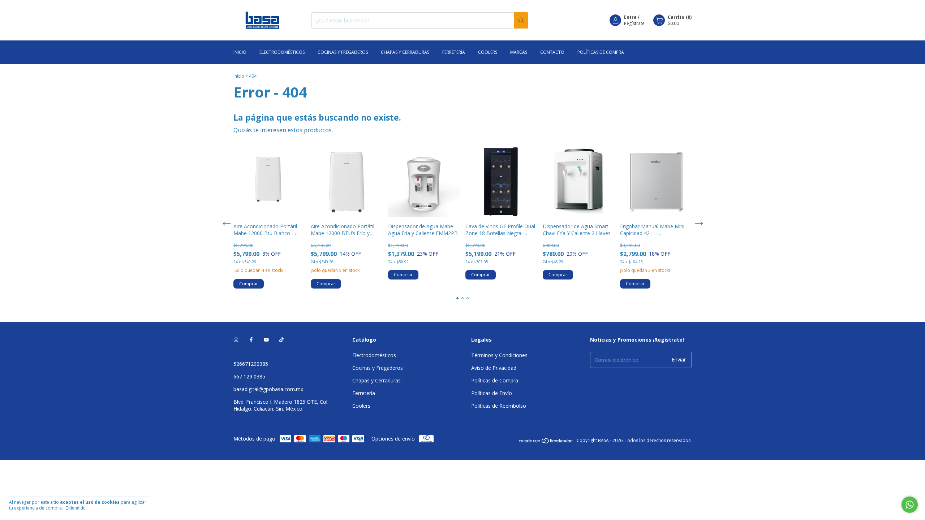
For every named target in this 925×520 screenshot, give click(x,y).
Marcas (518, 52)
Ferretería (453, 52)
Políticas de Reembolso (498, 405)
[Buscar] (521, 20)
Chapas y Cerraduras (405, 52)
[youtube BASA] (266, 339)
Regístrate (634, 23)
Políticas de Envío (491, 393)
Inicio (239, 52)
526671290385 (250, 363)
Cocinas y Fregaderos (343, 52)
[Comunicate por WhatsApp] (910, 505)
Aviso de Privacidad (493, 367)
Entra (630, 17)
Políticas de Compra (494, 380)
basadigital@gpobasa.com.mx (268, 389)
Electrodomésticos (282, 52)
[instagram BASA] (235, 339)
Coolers (487, 52)
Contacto (552, 52)
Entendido (75, 508)
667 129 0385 (249, 376)
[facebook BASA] (251, 339)
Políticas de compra (600, 52)
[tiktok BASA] (281, 339)
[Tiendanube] (546, 442)
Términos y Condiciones (499, 355)
